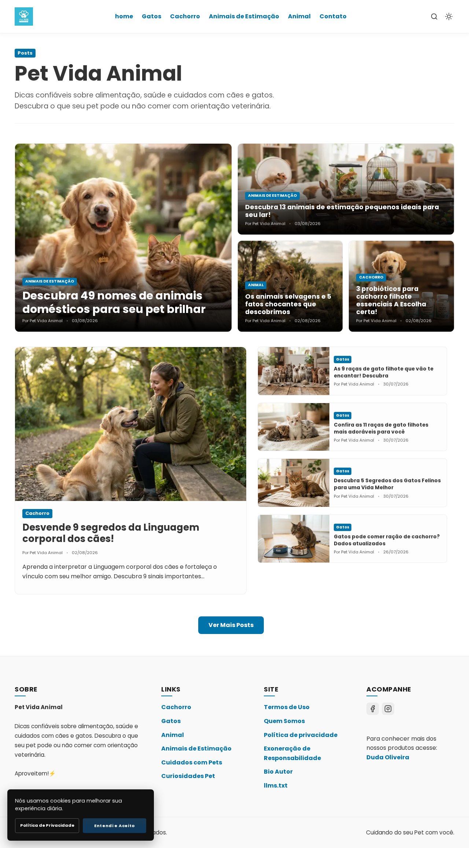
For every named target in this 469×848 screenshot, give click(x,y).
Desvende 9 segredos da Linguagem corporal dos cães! (110, 533)
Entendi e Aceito (114, 826)
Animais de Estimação (244, 16)
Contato (333, 16)
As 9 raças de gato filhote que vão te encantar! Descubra (383, 372)
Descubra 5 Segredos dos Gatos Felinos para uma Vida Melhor (387, 484)
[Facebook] (372, 709)
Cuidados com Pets (191, 762)
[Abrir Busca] (434, 16)
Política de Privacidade (47, 825)
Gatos (151, 16)
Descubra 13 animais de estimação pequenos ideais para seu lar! (342, 211)
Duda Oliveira (387, 757)
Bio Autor (278, 771)
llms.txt (276, 785)
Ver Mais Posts (231, 625)
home (124, 16)
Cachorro (185, 16)
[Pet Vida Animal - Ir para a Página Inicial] (24, 16)
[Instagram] (388, 709)
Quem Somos (284, 721)
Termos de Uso (287, 707)
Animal (299, 16)
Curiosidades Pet (188, 776)
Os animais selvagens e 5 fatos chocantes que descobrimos (288, 304)
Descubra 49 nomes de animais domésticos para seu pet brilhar (114, 302)
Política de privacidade (300, 735)
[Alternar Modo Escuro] (448, 16)
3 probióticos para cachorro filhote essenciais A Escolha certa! (391, 300)
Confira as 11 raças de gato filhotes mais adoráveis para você (381, 428)
